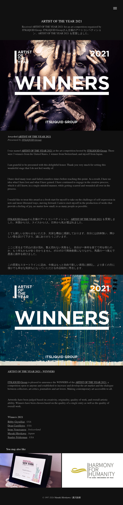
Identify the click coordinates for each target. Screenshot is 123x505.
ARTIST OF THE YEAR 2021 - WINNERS (31, 371)
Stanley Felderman (17, 437)
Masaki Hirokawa (17, 433)
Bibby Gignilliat (16, 421)
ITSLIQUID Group (32, 140)
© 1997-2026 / (61, 497)
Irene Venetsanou (17, 429)
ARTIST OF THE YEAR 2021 (34, 136)
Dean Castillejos (16, 425)
